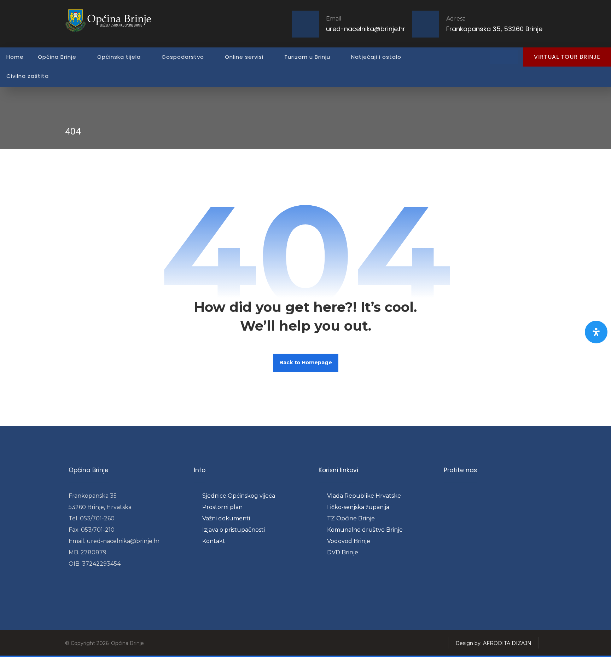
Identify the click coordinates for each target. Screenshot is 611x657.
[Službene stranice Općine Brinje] (112, 20)
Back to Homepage (305, 363)
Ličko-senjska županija (358, 507)
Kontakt (213, 541)
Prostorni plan (222, 507)
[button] (497, 57)
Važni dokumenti (226, 518)
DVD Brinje (342, 552)
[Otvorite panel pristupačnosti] (596, 332)
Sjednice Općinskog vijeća (238, 495)
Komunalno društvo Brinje (365, 529)
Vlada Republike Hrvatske (364, 495)
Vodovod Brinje (348, 541)
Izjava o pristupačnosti (233, 529)
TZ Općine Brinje (351, 518)
